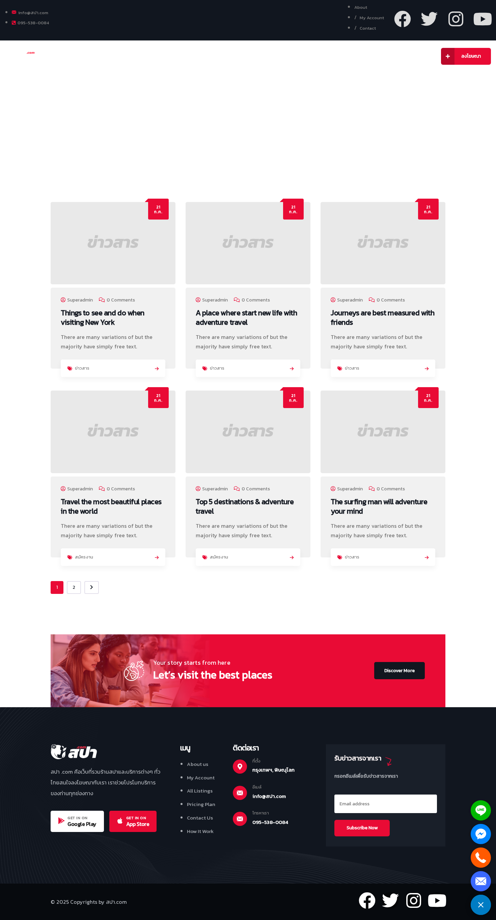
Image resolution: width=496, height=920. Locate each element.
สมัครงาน (84, 557)
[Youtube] (482, 18)
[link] (157, 369)
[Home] (26, 56)
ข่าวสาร (82, 368)
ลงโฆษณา (471, 56)
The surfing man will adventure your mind (379, 506)
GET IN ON (77, 818)
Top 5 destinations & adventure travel (245, 506)
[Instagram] (455, 18)
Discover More (399, 670)
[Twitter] (429, 18)
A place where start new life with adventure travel (246, 317)
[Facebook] (402, 18)
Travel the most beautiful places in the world (111, 506)
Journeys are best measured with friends (382, 317)
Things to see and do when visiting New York (102, 317)
